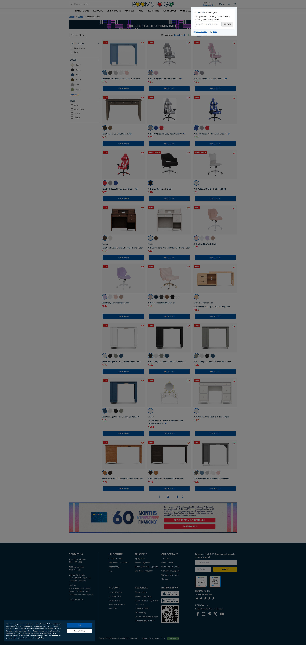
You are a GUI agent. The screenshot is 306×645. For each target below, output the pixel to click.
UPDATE (227, 24)
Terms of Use (56, 635)
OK (79, 625)
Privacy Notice (38, 638)
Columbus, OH (210, 13)
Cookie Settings (79, 631)
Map (215, 32)
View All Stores (201, 32)
